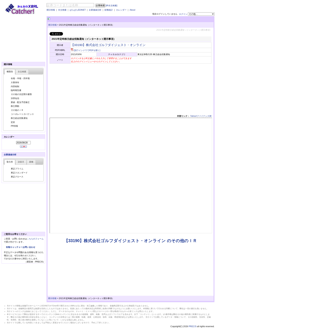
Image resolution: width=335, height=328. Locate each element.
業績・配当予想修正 (20, 102)
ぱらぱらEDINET (78, 10)
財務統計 (109, 10)
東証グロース (17, 177)
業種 (31, 162)
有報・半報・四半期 (20, 78)
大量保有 (15, 82)
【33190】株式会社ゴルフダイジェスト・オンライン (108, 45)
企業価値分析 (95, 10)
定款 (13, 122)
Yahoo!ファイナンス (199, 116)
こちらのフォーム (35, 239)
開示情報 (51, 10)
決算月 (21, 162)
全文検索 (62, 10)
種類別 (10, 71)
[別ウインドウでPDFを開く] (87, 50)
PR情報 (14, 126)
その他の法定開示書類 (21, 94)
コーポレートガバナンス (22, 114)
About (132, 10)
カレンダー (121, 10)
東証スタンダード (19, 172)
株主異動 (15, 106)
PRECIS (192, 326)
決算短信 (15, 98)
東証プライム (17, 168)
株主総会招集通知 (19, 118)
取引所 (10, 162)
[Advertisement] (91, 19)
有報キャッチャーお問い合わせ (20, 247)
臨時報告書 (16, 90)
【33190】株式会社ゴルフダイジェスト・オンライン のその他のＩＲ (130, 240)
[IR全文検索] (111, 5)
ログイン (183, 14)
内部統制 (15, 86)
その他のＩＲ (17, 110)
